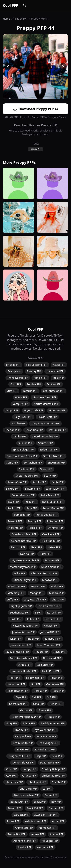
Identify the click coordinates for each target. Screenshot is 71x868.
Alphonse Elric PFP (24, 840)
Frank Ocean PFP (18, 377)
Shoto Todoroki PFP (26, 475)
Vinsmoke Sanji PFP (44, 397)
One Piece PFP (50, 534)
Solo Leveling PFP (36, 364)
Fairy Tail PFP (23, 736)
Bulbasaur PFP (19, 801)
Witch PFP (21, 397)
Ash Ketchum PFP (35, 821)
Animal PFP (56, 834)
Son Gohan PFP (33, 462)
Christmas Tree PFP (53, 775)
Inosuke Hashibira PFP (23, 658)
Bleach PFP (14, 808)
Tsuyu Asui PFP (23, 417)
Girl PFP (36, 697)
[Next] (63, 66)
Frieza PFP (29, 723)
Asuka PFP (59, 364)
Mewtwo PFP (49, 580)
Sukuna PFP (25, 443)
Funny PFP (44, 710)
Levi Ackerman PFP (49, 606)
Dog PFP (41, 756)
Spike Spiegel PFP (23, 449)
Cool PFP (10, 5)
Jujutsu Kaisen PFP (23, 632)
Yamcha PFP (30, 391)
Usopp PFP (11, 410)
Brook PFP (40, 801)
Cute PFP (11, 769)
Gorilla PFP (40, 690)
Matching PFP (15, 593)
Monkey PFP (52, 560)
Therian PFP (12, 430)
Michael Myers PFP (25, 580)
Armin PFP (58, 821)
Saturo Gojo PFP (17, 482)
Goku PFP (58, 690)
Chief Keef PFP (37, 782)
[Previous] (8, 66)
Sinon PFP (46, 469)
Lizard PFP (58, 599)
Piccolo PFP (35, 527)
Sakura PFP (12, 488)
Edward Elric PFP (44, 749)
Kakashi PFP (51, 625)
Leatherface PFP (19, 612)
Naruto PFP (27, 554)
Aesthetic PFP (45, 847)
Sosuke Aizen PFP (53, 456)
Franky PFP (21, 730)
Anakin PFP (40, 377)
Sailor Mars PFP (49, 495)
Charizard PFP (28, 788)
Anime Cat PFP (47, 827)
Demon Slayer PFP (23, 762)
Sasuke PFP (39, 482)
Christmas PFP (14, 782)
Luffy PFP (12, 599)
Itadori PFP (41, 651)
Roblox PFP (14, 508)
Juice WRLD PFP (49, 632)
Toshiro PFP (18, 423)
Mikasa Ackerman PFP (44, 573)
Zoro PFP (16, 384)
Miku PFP (19, 573)
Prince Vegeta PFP (46, 514)
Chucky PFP (29, 775)
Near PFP (36, 547)
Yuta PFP (12, 391)
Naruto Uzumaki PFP (46, 404)
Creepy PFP (29, 769)
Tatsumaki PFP (57, 430)
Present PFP (15, 521)
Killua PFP (33, 619)
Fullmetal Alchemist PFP (26, 717)
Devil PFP (57, 756)
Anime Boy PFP (16, 834)
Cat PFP (46, 788)
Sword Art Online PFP (45, 436)
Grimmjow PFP (55, 684)
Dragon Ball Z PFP (19, 756)
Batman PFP (56, 808)
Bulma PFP (50, 795)
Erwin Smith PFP (23, 743)
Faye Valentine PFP (45, 730)
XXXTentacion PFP (53, 391)
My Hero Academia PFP (25, 560)
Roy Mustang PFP (52, 501)
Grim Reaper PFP (17, 690)
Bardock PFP (21, 814)
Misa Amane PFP (51, 567)
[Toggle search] (24, 5)
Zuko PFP (58, 377)
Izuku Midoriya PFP (17, 651)
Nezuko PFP (18, 547)
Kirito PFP (15, 619)
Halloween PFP (35, 677)
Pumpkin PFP (22, 514)
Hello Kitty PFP (51, 671)
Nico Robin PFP (51, 540)
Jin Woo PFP (13, 364)
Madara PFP (56, 593)
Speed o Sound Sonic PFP (22, 456)
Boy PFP (56, 801)
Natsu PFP (54, 547)
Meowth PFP (38, 586)
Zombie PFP (34, 384)
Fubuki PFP (53, 717)
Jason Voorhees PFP (48, 645)
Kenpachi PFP (53, 619)
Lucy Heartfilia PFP (35, 599)
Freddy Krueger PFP (53, 723)
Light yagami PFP (21, 606)
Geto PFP (38, 704)
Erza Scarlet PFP (46, 736)
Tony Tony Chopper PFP (45, 423)
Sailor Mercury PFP (23, 495)
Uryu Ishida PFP (33, 410)
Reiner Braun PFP (53, 508)
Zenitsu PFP (54, 384)
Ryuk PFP (13, 501)
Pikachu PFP (15, 527)
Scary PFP (50, 475)
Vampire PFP (20, 404)
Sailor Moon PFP (55, 488)
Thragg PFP (34, 371)
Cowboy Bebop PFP (53, 769)
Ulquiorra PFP (57, 410)
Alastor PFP (24, 847)
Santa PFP (58, 482)
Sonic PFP (12, 462)
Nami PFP (45, 554)
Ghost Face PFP (18, 704)
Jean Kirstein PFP (21, 645)
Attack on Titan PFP (45, 814)
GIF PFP (51, 697)
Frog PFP (11, 723)
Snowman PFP (56, 462)
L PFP (38, 612)
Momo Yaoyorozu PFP (23, 567)
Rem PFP (31, 508)
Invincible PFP (55, 371)
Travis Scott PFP (47, 417)
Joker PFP (15, 638)
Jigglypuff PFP (52, 638)
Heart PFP (14, 677)
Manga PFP (36, 593)
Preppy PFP (20, 18)
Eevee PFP (23, 749)
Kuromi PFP (54, 612)
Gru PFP (35, 684)
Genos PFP (56, 704)
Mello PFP (57, 586)
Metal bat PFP (16, 586)
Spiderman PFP (49, 449)
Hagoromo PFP (16, 684)
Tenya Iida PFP (34, 430)
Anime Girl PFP (24, 827)
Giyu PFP (20, 697)
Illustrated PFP (52, 658)
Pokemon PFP (55, 521)
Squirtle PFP (45, 443)
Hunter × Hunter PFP (23, 671)
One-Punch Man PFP (24, 534)
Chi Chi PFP (59, 782)
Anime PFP (37, 834)
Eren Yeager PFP (48, 743)
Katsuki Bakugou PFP (25, 625)
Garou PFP (26, 710)
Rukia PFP (30, 501)
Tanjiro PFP (19, 436)
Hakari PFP (56, 677)
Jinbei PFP (33, 638)
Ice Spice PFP (45, 664)
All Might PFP (50, 840)
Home (6, 18)
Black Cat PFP (35, 808)
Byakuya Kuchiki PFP (26, 795)
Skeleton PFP (26, 469)
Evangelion (14, 371)
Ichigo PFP (24, 664)
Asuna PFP (13, 821)
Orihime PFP (55, 527)
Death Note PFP (49, 762)
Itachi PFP (59, 651)
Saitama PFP (32, 488)
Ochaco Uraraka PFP (23, 540)
